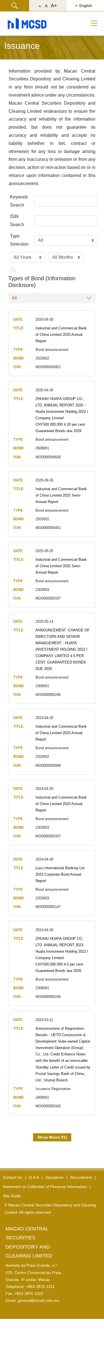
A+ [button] (54, 5)
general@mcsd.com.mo (38, 1300)
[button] (87, 5)
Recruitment (81, 1177)
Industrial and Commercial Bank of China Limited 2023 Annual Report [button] (61, 732)
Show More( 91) (52, 1137)
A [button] (46, 6)
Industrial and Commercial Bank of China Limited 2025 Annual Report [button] (61, 334)
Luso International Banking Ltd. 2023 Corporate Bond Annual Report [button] (60, 874)
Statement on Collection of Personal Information (45, 1186)
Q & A (34, 1177)
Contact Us (12, 1177)
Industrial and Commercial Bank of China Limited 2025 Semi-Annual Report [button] (61, 495)
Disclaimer (54, 1177)
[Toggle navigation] (94, 23)
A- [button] (40, 6)
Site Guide (12, 1196)
